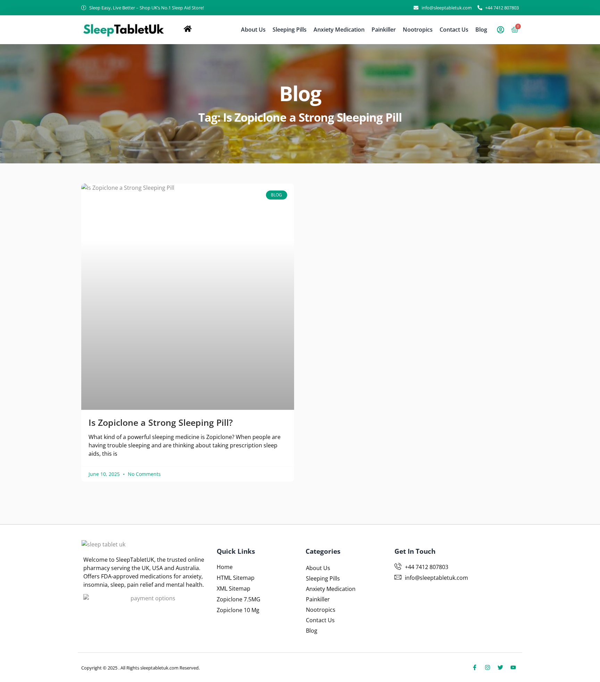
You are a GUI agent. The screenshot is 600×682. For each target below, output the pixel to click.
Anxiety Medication (339, 29)
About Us (253, 29)
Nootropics (418, 29)
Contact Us (454, 29)
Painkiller (384, 29)
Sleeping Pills (290, 29)
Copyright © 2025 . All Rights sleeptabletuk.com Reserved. (140, 668)
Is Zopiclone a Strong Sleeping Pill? (161, 422)
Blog (481, 29)
